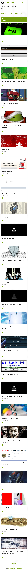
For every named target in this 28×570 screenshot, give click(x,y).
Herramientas (4, 13)
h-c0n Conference (14, 13)
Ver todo (4, 20)
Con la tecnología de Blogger (15, 568)
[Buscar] (23, 2)
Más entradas (14, 563)
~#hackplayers (9, 2)
